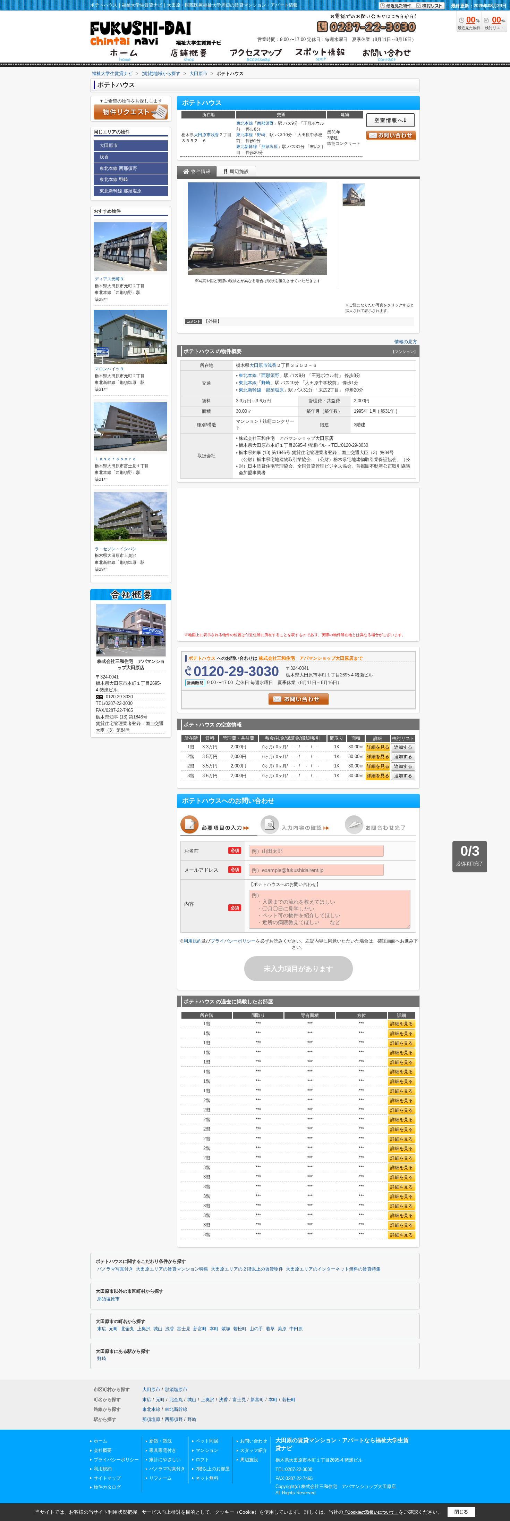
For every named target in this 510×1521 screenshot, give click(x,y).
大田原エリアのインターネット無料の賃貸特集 (333, 1269)
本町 (214, 1328)
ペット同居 (207, 1441)
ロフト (202, 1459)
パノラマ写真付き (115, 1269)
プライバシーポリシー (233, 941)
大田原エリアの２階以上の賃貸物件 (247, 1269)
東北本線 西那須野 (118, 168)
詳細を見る (378, 747)
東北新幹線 (246, 146)
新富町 (200, 1328)
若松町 (240, 1328)
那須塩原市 (108, 1299)
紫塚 (225, 1328)
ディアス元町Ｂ (109, 279)
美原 (282, 1328)
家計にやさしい (165, 1459)
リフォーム (160, 1478)
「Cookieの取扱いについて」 (371, 1512)
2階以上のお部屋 (213, 1468)
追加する (403, 747)
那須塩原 (269, 146)
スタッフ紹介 (253, 1450)
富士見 (183, 1328)
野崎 (261, 134)
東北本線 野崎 (114, 179)
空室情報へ (389, 120)
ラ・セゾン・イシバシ (115, 548)
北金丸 (127, 1328)
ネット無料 (207, 1478)
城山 (157, 1328)
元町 (113, 1328)
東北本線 (244, 123)
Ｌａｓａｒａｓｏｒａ (115, 459)
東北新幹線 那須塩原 (121, 191)
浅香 (215, 134)
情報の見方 (405, 341)
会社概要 (103, 1450)
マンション (207, 1450)
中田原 (296, 1328)
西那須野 (265, 123)
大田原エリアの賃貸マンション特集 (172, 1269)
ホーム (100, 1441)
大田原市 (202, 134)
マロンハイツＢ (109, 369)
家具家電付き (162, 1450)
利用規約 (193, 941)
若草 (270, 1328)
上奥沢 (144, 1328)
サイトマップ (107, 1478)
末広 (101, 1328)
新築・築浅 (160, 1441)
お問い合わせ (253, 1441)
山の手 (256, 1328)
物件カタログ (107, 1487)
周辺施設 (249, 1459)
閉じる (461, 1511)
